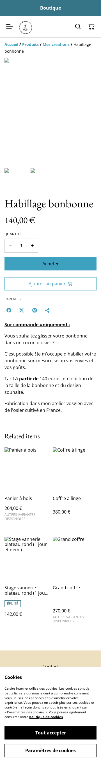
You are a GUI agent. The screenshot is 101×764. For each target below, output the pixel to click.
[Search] (78, 27)
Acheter (50, 264)
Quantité (13, 234)
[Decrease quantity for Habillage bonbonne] (10, 246)
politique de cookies (46, 716)
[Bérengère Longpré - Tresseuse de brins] (26, 27)
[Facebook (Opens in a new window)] (8, 310)
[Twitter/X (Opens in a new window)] (21, 310)
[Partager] (47, 310)
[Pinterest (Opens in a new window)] (34, 310)
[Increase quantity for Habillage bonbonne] (32, 246)
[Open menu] (9, 27)
